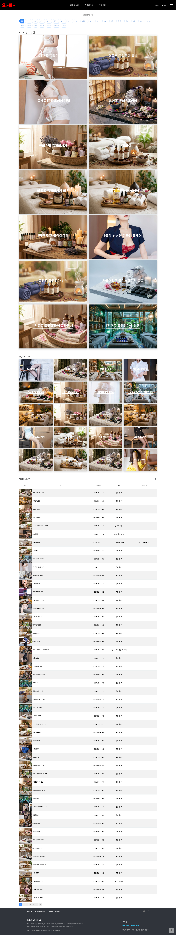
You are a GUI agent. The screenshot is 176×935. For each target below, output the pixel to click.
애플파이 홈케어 (36, 509)
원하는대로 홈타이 (37, 732)
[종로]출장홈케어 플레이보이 (39, 773)
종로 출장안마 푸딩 (37, 666)
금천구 (69, 21)
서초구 (35, 21)
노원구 (134, 21)
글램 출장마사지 (36, 542)
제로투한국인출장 (36, 625)
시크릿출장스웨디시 (37, 616)
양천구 (91, 21)
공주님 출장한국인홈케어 (38, 674)
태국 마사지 (74, 5)
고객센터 (102, 5)
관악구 (62, 21)
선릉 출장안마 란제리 (37, 575)
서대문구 (56, 25)
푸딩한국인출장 (36, 501)
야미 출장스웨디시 (37, 815)
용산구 (42, 25)
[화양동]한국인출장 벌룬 (38, 856)
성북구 (22, 25)
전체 (22, 21)
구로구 (76, 21)
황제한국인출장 (36, 740)
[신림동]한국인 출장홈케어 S (39, 864)
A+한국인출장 (35, 873)
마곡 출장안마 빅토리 (37, 897)
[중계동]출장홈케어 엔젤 (38, 567)
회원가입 (158, 5)
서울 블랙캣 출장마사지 (38, 707)
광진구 (105, 21)
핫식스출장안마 (36, 658)
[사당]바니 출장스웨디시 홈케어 (40, 526)
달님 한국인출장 (36, 683)
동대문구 (120, 21)
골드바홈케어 (35, 798)
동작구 (56, 21)
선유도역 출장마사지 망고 (38, 492)
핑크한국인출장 (36, 583)
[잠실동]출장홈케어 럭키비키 (39, 807)
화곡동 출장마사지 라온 (38, 765)
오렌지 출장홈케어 (37, 848)
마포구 (49, 25)
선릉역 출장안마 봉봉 (37, 592)
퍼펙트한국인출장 (36, 517)
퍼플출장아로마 (36, 823)
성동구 (112, 21)
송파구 (42, 21)
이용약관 (29, 911)
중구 (36, 25)
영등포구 (84, 21)
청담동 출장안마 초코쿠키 (38, 699)
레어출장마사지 (36, 633)
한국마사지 (89, 5)
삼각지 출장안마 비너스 (38, 600)
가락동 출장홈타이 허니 (38, 881)
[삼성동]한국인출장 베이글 (39, 724)
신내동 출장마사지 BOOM (38, 790)
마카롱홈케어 (35, 749)
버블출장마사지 (36, 831)
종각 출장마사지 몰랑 (37, 782)
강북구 (148, 21)
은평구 (64, 25)
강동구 (49, 21)
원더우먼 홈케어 (36, 641)
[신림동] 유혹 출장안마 (38, 608)
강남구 (28, 21)
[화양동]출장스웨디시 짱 (38, 559)
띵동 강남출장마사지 (37, 691)
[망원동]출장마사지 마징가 (39, 840)
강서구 (98, 21)
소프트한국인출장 (36, 716)
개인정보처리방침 (40, 911)
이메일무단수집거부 (53, 911)
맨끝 (40, 904)
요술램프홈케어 (36, 534)
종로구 (29, 25)
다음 (36, 904)
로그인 (165, 5)
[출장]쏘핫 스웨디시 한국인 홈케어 (40, 650)
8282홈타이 (35, 550)
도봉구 (141, 21)
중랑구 (127, 21)
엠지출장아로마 (36, 757)
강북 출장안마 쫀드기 (37, 889)
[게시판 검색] (155, 479)
